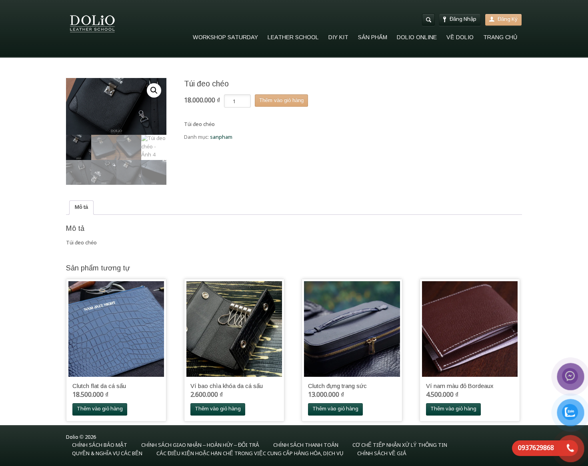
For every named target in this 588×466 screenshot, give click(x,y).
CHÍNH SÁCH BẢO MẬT (99, 445)
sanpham (221, 137)
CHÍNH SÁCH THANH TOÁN (305, 445)
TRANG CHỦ (500, 37)
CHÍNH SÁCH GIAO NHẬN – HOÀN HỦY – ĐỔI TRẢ (200, 445)
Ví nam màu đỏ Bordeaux (459, 385)
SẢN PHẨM (372, 37)
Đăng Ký (508, 19)
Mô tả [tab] (81, 207)
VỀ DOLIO (460, 37)
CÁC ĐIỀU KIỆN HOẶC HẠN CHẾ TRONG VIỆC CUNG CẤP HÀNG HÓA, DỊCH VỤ (249, 453)
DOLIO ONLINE (417, 37)
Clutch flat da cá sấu (99, 385)
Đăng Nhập (463, 19)
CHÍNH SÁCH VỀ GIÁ (381, 453)
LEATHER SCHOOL (293, 37)
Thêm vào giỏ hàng (281, 100)
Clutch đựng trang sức (337, 385)
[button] (154, 90)
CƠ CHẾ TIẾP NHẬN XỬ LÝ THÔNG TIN (399, 445)
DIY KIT (338, 37)
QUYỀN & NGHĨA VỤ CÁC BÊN (107, 453)
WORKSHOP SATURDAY (225, 37)
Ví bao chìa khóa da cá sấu (226, 385)
